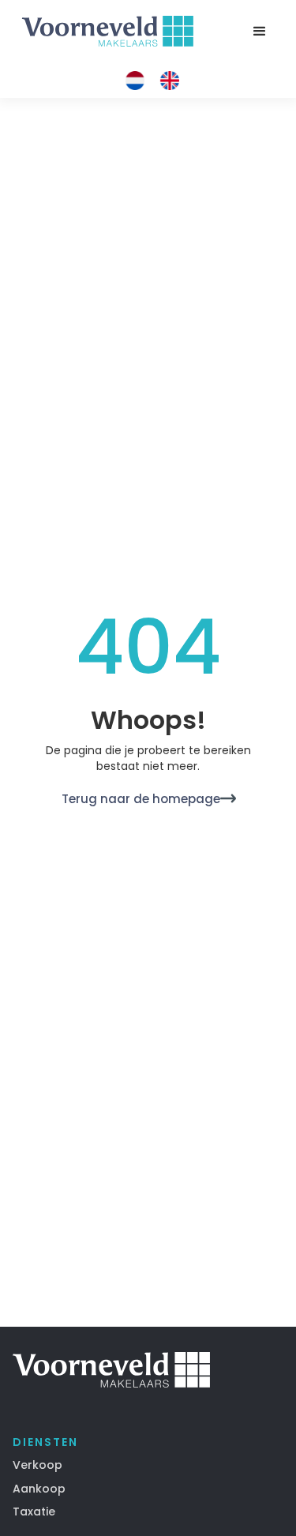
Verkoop (37, 1465)
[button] (259, 31)
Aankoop (39, 1489)
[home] (104, 31)
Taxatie (34, 1511)
